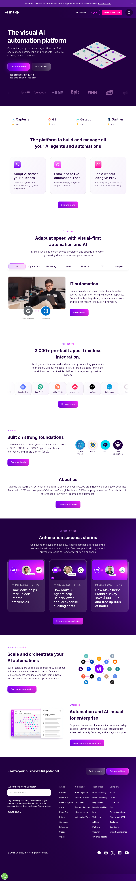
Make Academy (99, 792)
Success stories (82, 797)
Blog (94, 812)
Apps (61, 807)
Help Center (97, 802)
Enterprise (63, 827)
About (112, 792)
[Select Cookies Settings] (4, 876)
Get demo (63, 822)
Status (62, 832)
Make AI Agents (66, 802)
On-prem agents (99, 837)
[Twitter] (113, 853)
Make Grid (63, 812)
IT (17, 266)
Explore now (104, 3)
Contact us (114, 802)
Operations (34, 266)
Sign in (94, 12)
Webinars (96, 817)
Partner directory (82, 807)
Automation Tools (82, 817)
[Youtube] (127, 853)
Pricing (62, 817)
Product (62, 792)
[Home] (11, 12)
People (119, 266)
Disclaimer (114, 822)
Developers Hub (99, 807)
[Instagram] (106, 853)
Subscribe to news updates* (21, 786)
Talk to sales (80, 12)
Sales (68, 266)
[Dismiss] (132, 3)
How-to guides (81, 792)
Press (112, 807)
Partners (96, 827)
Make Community (99, 797)
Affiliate (95, 822)
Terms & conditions (118, 812)
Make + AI (63, 797)
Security (96, 832)
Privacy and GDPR (118, 817)
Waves (62, 837)
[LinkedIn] (120, 853)
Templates (79, 802)
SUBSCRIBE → (14, 812)
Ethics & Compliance (118, 832)
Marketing (51, 266)
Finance (85, 266)
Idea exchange (81, 812)
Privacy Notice (44, 806)
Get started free (112, 12)
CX (102, 266)
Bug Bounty (115, 827)
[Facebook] (99, 853)
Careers (113, 797)
